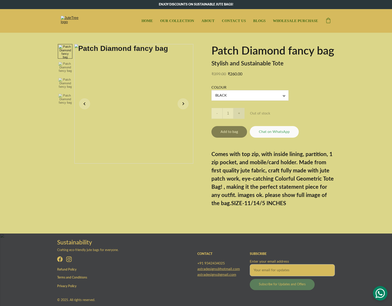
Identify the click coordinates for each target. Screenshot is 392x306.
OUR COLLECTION (177, 21)
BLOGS (259, 21)
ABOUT (208, 21)
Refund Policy (66, 269)
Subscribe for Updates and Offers (282, 284)
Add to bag (229, 132)
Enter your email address (269, 261)
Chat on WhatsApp (274, 132)
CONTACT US (234, 21)
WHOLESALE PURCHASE (295, 21)
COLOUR (218, 87)
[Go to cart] (328, 20)
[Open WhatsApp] (380, 293)
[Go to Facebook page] (60, 259)
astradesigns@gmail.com (216, 274)
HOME (147, 21)
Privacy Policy (66, 286)
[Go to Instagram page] (69, 259)
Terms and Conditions (72, 277)
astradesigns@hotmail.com (218, 269)
